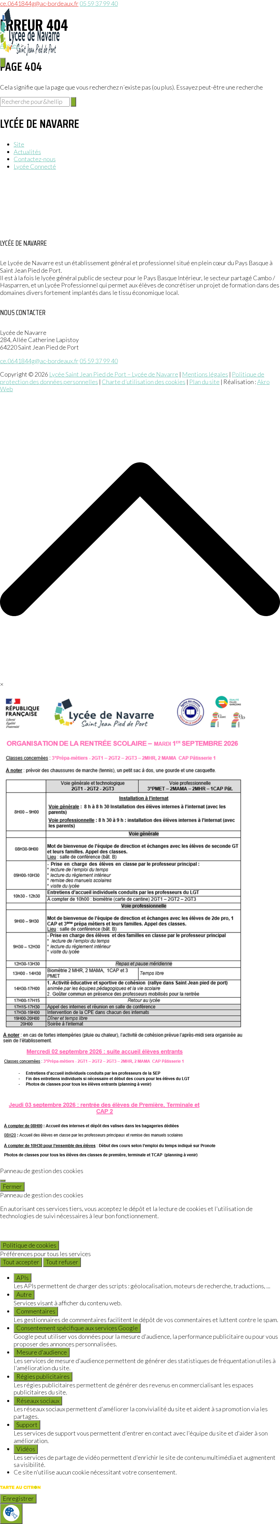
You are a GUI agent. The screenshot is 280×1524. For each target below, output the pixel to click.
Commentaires (35, 1311)
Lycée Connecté (35, 166)
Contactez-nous (35, 159)
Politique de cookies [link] (29, 1245)
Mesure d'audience (41, 1352)
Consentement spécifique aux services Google (77, 1328)
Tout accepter (21, 1262)
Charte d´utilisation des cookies (143, 381)
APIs (22, 1277)
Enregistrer (18, 1498)
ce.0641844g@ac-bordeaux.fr (39, 361)
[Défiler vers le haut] (140, 677)
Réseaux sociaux (37, 1400)
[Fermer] (2, 1181)
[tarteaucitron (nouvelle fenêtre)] (20, 1490)
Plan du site (204, 381)
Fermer (12, 1186)
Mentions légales (205, 374)
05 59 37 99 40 (99, 361)
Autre (24, 1294)
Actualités (27, 151)
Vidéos (25, 1449)
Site (19, 144)
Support (27, 1424)
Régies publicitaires (43, 1376)
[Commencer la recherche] (73, 102)
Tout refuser (62, 1262)
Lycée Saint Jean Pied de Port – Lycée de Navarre (113, 374)
